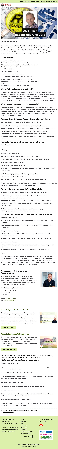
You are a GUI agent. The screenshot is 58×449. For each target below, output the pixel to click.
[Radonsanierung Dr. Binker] (6, 5)
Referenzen (42, 1)
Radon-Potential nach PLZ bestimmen (15, 334)
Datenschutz (24, 427)
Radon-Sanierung (30, 4)
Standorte (43, 4)
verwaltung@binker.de (10, 300)
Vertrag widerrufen (27, 436)
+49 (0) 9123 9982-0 (10, 298)
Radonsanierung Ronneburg (8, 412)
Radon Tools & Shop (21, 4)
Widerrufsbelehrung (26, 433)
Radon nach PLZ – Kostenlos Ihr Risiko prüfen (29, 1)
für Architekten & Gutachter (51, 1)
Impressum (24, 425)
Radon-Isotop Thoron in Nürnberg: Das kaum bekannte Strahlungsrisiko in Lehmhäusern (20, 410)
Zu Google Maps (11, 431)
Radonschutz (37, 4)
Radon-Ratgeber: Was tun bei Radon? (14, 310)
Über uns (50, 4)
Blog (47, 4)
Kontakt (54, 4)
